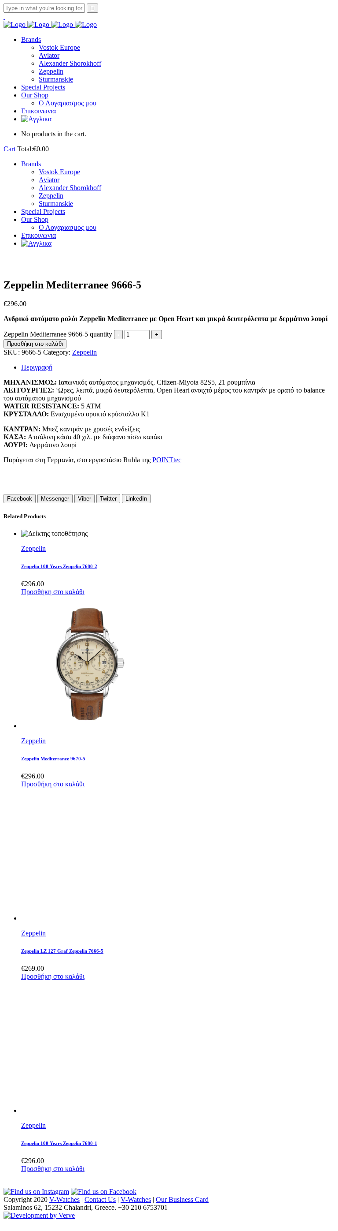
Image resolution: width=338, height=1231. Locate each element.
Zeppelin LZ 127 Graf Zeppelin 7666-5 (62, 951)
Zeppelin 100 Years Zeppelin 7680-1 (59, 1143)
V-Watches (64, 1199)
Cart (9, 149)
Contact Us (100, 1199)
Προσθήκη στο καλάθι (35, 343)
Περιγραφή (36, 367)
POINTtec (166, 460)
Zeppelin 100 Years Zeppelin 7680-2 (59, 566)
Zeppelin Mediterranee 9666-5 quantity (58, 334)
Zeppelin (84, 352)
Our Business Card (182, 1199)
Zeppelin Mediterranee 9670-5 (53, 758)
